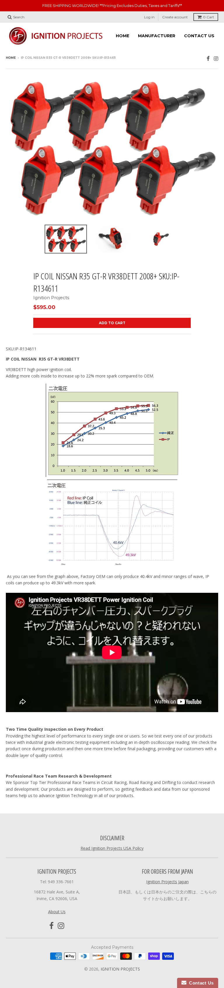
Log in (149, 17)
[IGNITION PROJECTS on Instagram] (216, 58)
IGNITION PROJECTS (120, 969)
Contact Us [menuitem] (199, 35)
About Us (57, 911)
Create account (175, 17)
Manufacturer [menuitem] (156, 35)
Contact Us (200, 982)
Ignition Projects (51, 297)
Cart (208, 17)
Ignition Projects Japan (167, 881)
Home (11, 58)
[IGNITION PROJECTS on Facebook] (208, 58)
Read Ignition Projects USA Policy (112, 848)
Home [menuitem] (122, 35)
